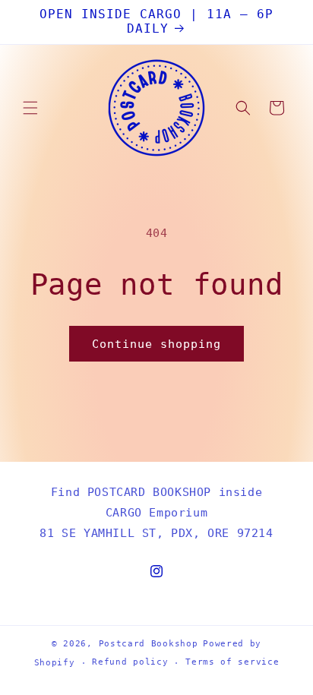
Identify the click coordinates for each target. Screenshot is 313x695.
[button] (30, 108)
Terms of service (232, 662)
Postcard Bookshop (148, 644)
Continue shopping (156, 344)
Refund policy (130, 662)
